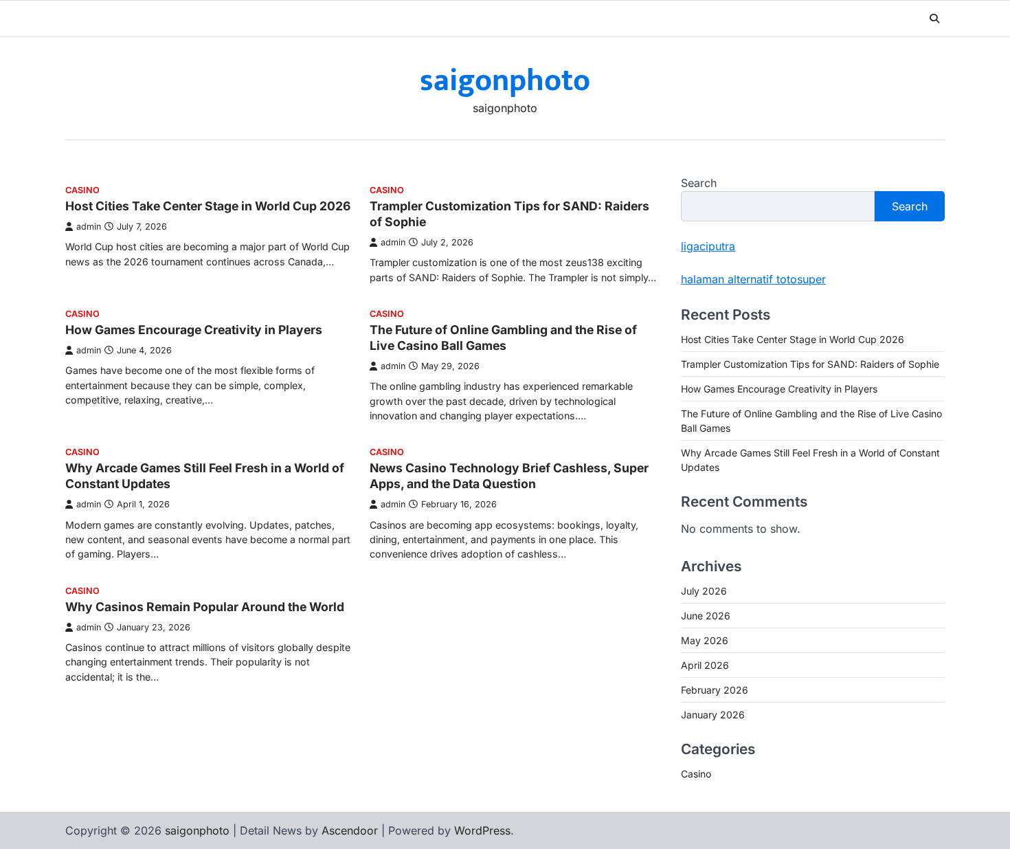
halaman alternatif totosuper (753, 279)
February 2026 (714, 690)
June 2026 (705, 615)
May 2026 (704, 640)
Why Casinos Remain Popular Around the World (204, 606)
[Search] (934, 18)
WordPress (482, 830)
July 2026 (704, 591)
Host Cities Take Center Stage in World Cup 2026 (207, 206)
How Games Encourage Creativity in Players (193, 329)
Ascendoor (350, 830)
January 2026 (713, 714)
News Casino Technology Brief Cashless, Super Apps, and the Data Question (509, 476)
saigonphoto (505, 81)
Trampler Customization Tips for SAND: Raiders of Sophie (810, 364)
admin (88, 226)
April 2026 (705, 665)
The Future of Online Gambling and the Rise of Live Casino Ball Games (503, 337)
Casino (82, 190)
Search (699, 183)
